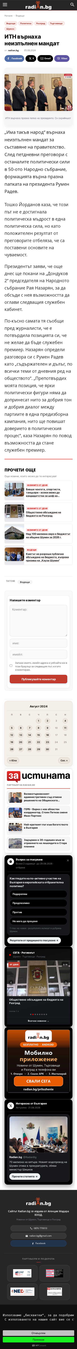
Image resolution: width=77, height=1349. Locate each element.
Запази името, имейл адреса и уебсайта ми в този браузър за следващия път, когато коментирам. (41, 666)
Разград (40, 23)
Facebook (40, 1243)
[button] (72, 4)
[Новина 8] (46, 1014)
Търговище (56, 23)
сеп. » (64, 760)
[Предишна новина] (11, 982)
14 (29, 735)
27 (20, 749)
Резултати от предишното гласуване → (34, 940)
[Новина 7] (44, 1014)
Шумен (10, 28)
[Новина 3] (35, 1014)
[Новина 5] (39, 1014)
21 (29, 742)
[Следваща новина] (66, 982)
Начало (8, 15)
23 (47, 742)
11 (65, 727)
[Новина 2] (33, 1014)
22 (38, 742)
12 (11, 735)
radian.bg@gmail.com (40, 1235)
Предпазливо (21, 903)
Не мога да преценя (25, 921)
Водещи (20, 15)
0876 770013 (40, 1228)
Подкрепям (20, 894)
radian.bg (13, 50)
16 (47, 735)
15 (38, 735)
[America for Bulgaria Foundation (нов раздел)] (54, 1273)
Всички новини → (38, 1020)
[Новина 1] (30, 1014)
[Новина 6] (42, 1014)
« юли (13, 760)
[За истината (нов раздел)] (54, 1291)
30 (47, 749)
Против (17, 912)
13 (20, 735)
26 (11, 749)
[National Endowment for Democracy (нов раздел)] (22, 1291)
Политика (25, 23)
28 (29, 749)
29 (38, 749)
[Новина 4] (37, 1014)
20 (20, 742)
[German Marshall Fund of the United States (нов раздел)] (22, 1273)
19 (11, 742)
